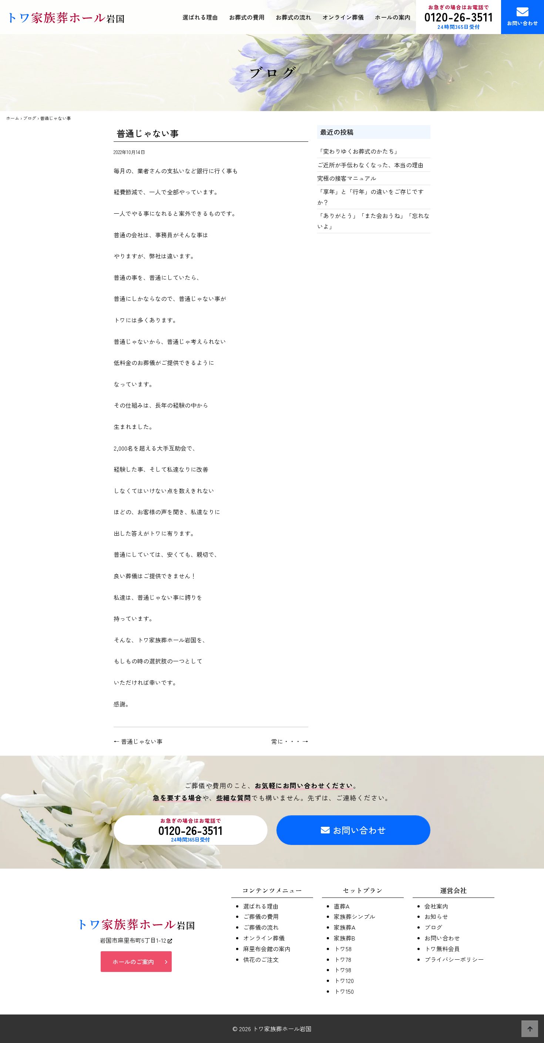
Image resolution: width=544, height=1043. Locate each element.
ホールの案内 (392, 17)
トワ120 (344, 980)
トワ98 (342, 969)
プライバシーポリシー (454, 959)
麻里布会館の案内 (267, 948)
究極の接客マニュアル (346, 178)
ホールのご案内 (133, 961)
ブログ (29, 118)
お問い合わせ (522, 23)
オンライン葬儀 (343, 17)
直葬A (341, 906)
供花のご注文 (261, 959)
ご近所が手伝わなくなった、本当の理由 (370, 164)
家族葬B (344, 937)
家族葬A (344, 927)
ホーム (12, 118)
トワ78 (342, 959)
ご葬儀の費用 (261, 916)
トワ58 (343, 948)
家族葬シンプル (354, 916)
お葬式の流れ (293, 17)
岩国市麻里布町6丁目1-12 (134, 940)
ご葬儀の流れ (261, 927)
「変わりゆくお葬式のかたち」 (358, 151)
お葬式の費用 (247, 17)
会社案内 (436, 906)
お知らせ (436, 916)
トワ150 (344, 991)
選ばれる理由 (200, 17)
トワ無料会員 (442, 948)
